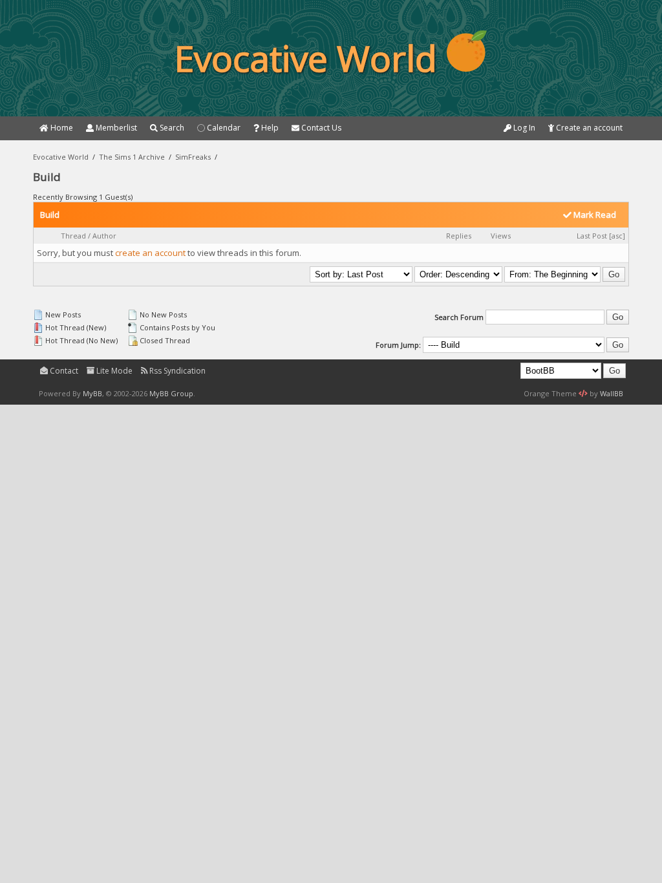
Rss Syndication (176, 370)
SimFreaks (193, 157)
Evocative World (61, 157)
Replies (458, 235)
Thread (73, 235)
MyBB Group (171, 393)
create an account (150, 253)
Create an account (588, 127)
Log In (523, 127)
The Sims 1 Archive (132, 157)
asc (617, 235)
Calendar (222, 127)
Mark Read (593, 214)
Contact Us (320, 127)
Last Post (592, 235)
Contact (63, 370)
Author (104, 235)
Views (501, 235)
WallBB (611, 393)
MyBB (92, 393)
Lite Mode (113, 370)
